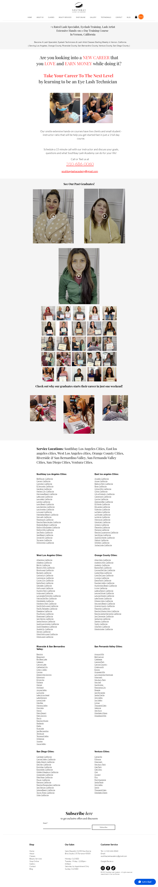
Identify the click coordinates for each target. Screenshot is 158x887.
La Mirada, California (102, 514)
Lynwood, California (44, 512)
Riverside (40, 728)
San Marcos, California (45, 787)
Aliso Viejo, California (102, 560)
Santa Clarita (99, 695)
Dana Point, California (102, 580)
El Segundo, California (45, 486)
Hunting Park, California (46, 591)
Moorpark (98, 677)
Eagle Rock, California (45, 583)
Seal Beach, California (45, 535)
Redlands (40, 723)
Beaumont (41, 657)
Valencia (97, 708)
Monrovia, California (102, 519)
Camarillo (98, 757)
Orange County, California (104, 606)
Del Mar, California (44, 764)
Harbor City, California (45, 491)
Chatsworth (99, 667)
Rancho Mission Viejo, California (106, 611)
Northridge (98, 685)
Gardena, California (44, 489)
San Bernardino (42, 731)
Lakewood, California (45, 496)
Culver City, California (45, 580)
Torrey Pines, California (45, 792)
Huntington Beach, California (105, 585)
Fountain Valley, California (104, 583)
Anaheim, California (102, 565)
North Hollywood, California (47, 606)
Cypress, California (101, 578)
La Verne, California (102, 517)
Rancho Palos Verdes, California (49, 522)
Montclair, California (102, 522)
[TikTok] (113, 868)
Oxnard (97, 774)
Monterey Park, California (46, 603)
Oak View (98, 769)
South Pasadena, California (47, 626)
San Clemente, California (104, 616)
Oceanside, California (45, 774)
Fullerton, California (102, 509)
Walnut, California (101, 540)
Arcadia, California (102, 478)
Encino (97, 669)
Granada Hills (99, 672)
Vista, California (43, 795)
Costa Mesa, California (103, 573)
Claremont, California (103, 496)
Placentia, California (102, 527)
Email (45, 823)
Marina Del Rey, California (47, 598)
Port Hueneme (100, 780)
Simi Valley (98, 698)
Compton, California (44, 484)
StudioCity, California (45, 629)
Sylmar (97, 703)
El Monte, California (102, 504)
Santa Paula (98, 782)
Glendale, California (44, 585)
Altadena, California (44, 562)
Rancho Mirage (42, 721)
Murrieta (40, 708)
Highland (40, 687)
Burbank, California (44, 573)
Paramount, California (45, 519)
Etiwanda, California (102, 507)
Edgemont (41, 677)
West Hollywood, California (47, 634)
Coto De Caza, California (103, 575)
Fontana (40, 682)
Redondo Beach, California (47, 525)
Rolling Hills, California (45, 530)
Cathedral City (42, 667)
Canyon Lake (41, 664)
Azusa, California (101, 481)
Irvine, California (100, 588)
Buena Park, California (102, 567)
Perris (39, 718)
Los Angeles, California (45, 509)
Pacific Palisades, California (47, 608)
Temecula (40, 733)
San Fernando (99, 693)
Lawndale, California (44, 499)
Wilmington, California (45, 542)
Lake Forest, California (103, 598)
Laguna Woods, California (104, 596)
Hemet (39, 685)
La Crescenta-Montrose (103, 675)
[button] (51, 17)
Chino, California (101, 491)
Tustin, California (100, 624)
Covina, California (101, 499)
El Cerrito (40, 680)
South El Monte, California (105, 537)
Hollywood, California (45, 588)
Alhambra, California (44, 560)
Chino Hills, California (103, 489)
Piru (96, 777)
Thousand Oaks (100, 705)
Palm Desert (41, 713)
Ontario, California (102, 525)
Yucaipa (39, 741)
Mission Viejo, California (103, 601)
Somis (96, 787)
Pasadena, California (44, 611)
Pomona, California (102, 530)
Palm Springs (42, 716)
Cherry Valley (42, 669)
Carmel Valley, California (46, 759)
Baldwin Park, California (104, 484)
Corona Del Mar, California (104, 570)
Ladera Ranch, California (103, 591)
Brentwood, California (45, 570)
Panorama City (100, 687)
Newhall (97, 682)
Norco (39, 710)
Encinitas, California (44, 767)
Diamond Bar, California (104, 502)
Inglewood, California (45, 593)
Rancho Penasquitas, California (48, 785)
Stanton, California (101, 621)
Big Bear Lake (42, 659)
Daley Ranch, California (45, 762)
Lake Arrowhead (43, 695)
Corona (39, 672)
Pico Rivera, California (45, 614)
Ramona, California (44, 782)
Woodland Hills (100, 716)
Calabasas (98, 659)
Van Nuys (98, 710)
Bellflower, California (45, 478)
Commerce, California (45, 578)
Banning (40, 654)
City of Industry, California (104, 494)
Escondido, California (45, 769)
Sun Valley (98, 700)
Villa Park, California (102, 626)
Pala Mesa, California (44, 777)
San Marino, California (45, 619)
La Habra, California (102, 512)
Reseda (97, 690)
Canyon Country (100, 664)
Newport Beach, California (104, 603)
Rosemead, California (45, 616)
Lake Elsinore (42, 698)
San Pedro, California (45, 532)
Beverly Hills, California (45, 567)
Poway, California (43, 780)
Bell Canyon (99, 657)
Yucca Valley (41, 744)
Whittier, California (102, 542)
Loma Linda (41, 700)
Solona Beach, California (46, 790)
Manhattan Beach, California (47, 514)
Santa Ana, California (102, 619)
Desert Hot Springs (44, 675)
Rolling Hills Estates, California (48, 527)
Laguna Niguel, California (104, 593)
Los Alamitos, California (45, 507)
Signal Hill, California (44, 537)
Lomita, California (43, 502)
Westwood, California (45, 637)
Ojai (96, 772)
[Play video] (53, 216)
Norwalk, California (44, 517)
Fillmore (97, 759)
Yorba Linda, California (103, 545)
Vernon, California (43, 631)
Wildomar (40, 739)
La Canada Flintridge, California (49, 596)
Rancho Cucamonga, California (106, 532)
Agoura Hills (99, 654)
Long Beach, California (45, 504)
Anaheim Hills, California (103, 562)
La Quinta (40, 693)
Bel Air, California (43, 565)
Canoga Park (99, 662)
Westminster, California (103, 629)
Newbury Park (100, 680)
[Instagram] (103, 868)
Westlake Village (100, 713)
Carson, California (43, 481)
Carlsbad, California (44, 757)
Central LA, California (45, 575)
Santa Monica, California (46, 621)
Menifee (40, 703)
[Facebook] (108, 868)
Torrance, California (44, 540)
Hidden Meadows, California (47, 772)
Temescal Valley (43, 736)
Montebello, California (45, 601)
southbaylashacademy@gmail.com (114, 856)
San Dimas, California (103, 535)
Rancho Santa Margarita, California (107, 614)
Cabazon (40, 662)
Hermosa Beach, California (47, 494)
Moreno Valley (42, 705)
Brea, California (101, 486)
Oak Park (98, 767)
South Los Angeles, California (48, 624)
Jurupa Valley (42, 690)
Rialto (39, 726)
